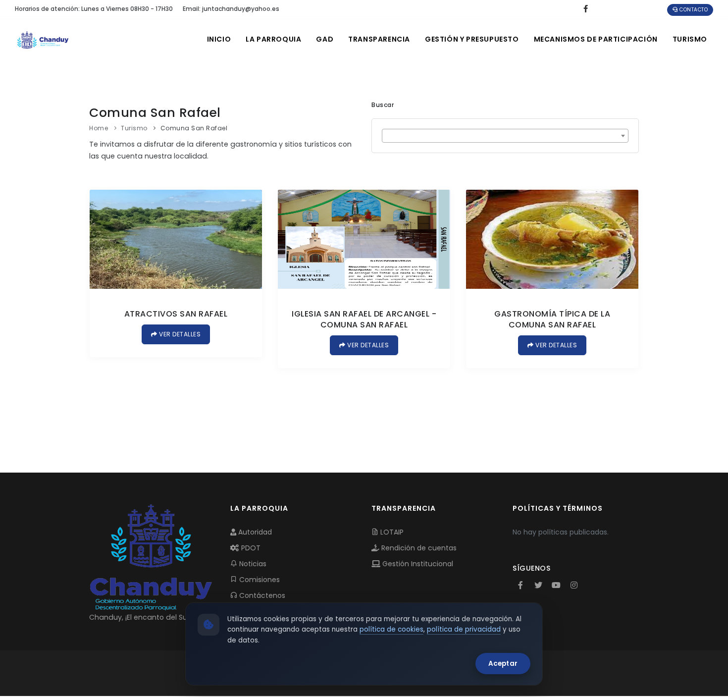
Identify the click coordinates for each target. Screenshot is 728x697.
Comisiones (258, 580)
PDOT (249, 548)
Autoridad (254, 532)
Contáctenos (261, 595)
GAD (324, 39)
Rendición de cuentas (418, 548)
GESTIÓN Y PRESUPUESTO (472, 39)
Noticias (251, 564)
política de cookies (391, 629)
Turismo (690, 39)
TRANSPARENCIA (379, 39)
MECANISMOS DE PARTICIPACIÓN (596, 39)
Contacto (693, 9)
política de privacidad (464, 629)
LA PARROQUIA (273, 39)
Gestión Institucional (416, 564)
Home (98, 128)
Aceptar (503, 663)
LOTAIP (391, 532)
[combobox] (505, 136)
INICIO (219, 39)
